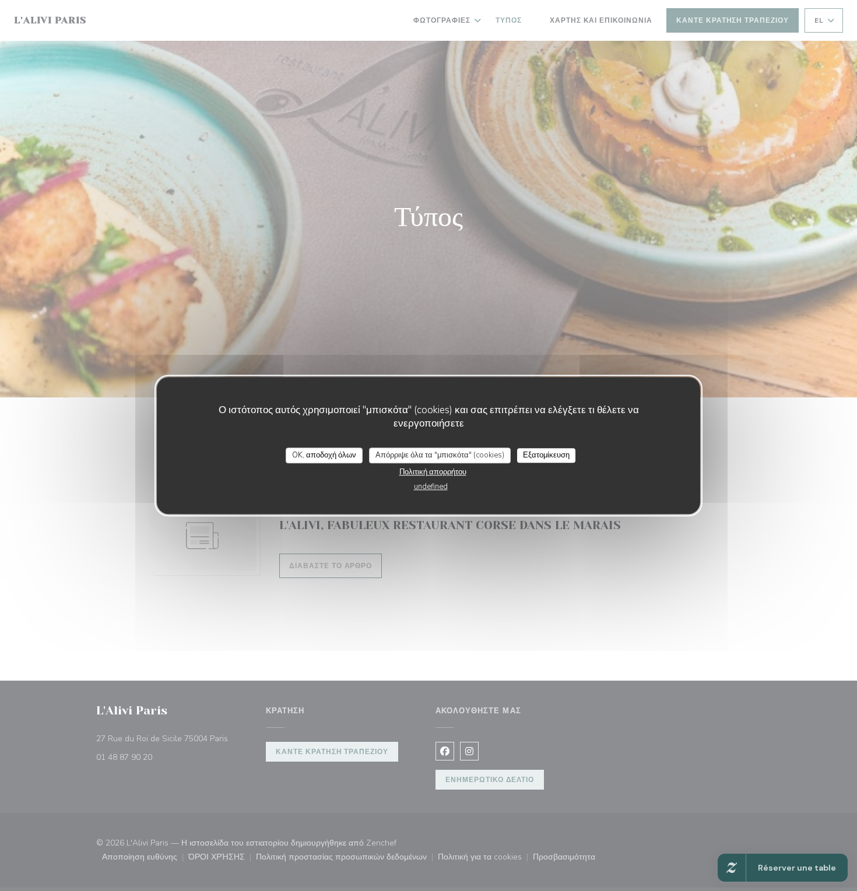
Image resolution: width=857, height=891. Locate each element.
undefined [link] (431, 486)
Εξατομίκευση (546, 455)
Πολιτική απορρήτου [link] (432, 472)
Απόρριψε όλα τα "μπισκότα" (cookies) (439, 455)
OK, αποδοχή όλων (324, 455)
